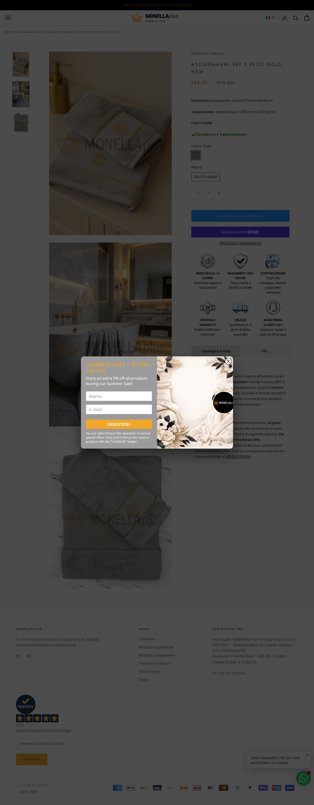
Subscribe (119, 424)
